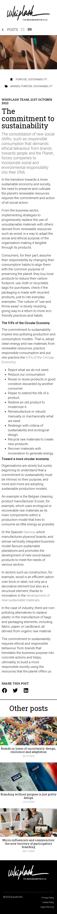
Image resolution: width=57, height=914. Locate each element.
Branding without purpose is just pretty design (29, 796)
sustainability (42, 86)
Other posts (28, 708)
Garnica (29, 532)
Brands (15, 86)
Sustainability (37, 79)
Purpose (21, 79)
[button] (4, 690)
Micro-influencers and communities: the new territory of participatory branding (28, 843)
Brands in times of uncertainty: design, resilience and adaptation (28, 750)
